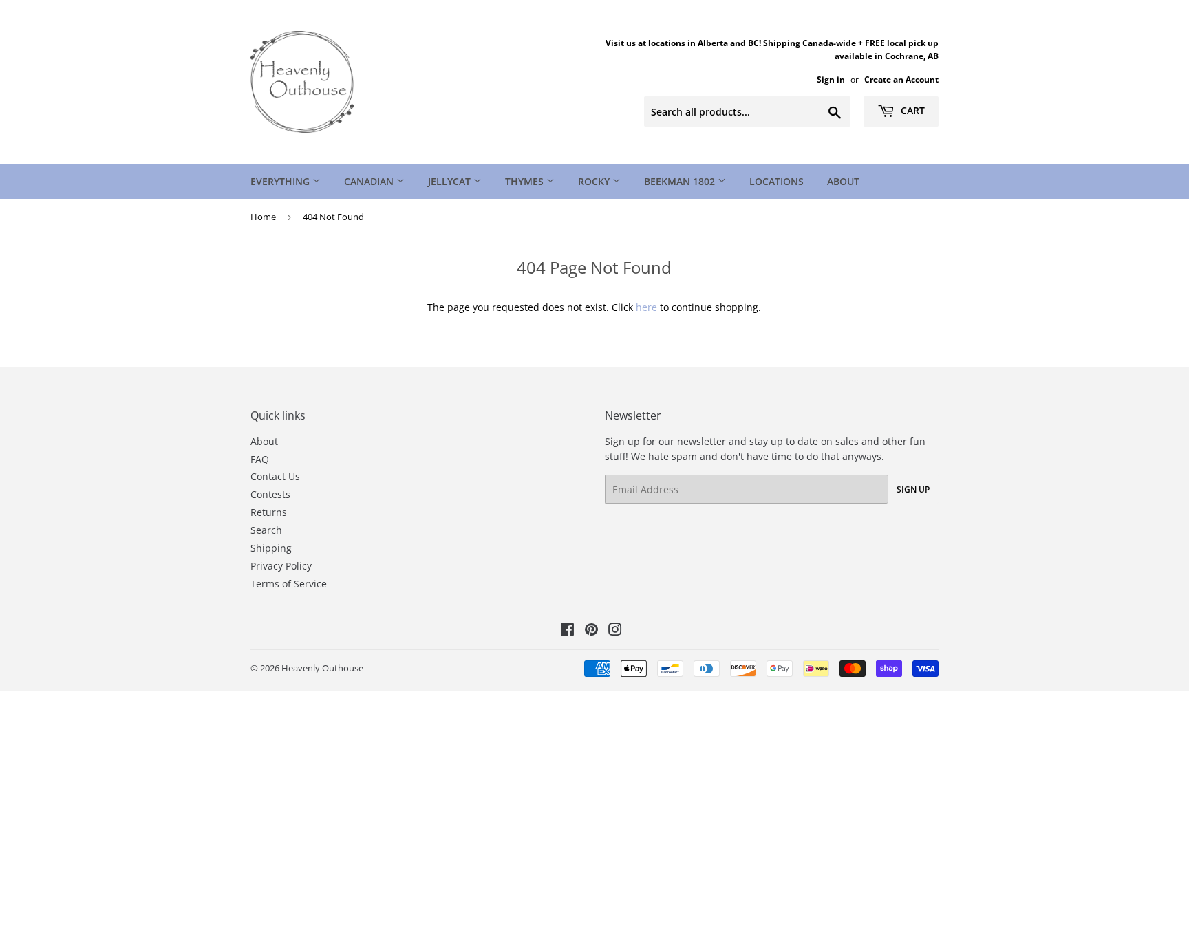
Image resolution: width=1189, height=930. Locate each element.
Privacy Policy (281, 565)
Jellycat (450, 181)
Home (263, 216)
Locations (776, 181)
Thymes (525, 181)
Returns (268, 512)
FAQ (259, 459)
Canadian (370, 181)
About (843, 181)
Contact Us (275, 476)
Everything (281, 181)
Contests (270, 494)
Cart (911, 110)
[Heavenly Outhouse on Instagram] (615, 631)
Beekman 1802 (681, 181)
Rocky (595, 181)
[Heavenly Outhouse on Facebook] (567, 631)
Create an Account (901, 79)
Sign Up (913, 489)
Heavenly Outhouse (322, 668)
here (646, 307)
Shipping (271, 547)
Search (266, 530)
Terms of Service (288, 583)
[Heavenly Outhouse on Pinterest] (591, 631)
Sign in (831, 79)
